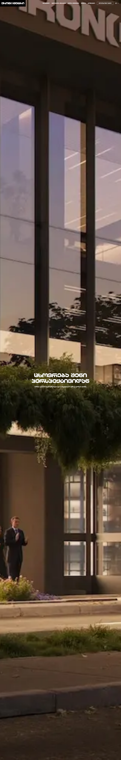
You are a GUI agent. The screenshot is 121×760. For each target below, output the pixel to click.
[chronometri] (13, 3)
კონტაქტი (91, 3)
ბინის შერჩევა (73, 3)
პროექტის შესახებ (59, 3)
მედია (83, 3)
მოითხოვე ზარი (105, 3)
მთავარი (46, 3)
